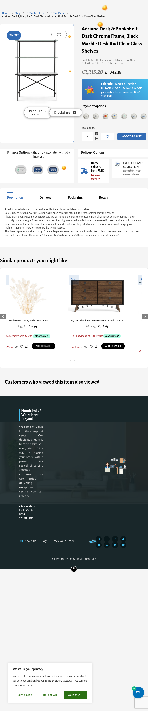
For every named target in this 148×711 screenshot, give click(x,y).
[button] (73, 360)
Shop (18, 13)
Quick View (74, 350)
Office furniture (36, 13)
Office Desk (57, 13)
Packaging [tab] (75, 197)
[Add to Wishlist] (107, 136)
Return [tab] (104, 197)
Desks (99, 60)
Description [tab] (15, 197)
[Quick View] (14, 347)
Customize (25, 695)
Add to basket (132, 136)
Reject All (50, 695)
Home (5, 13)
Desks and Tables (112, 60)
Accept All (75, 695)
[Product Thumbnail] (59, 34)
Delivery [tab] (45, 197)
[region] (50, 683)
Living (126, 60)
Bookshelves (88, 60)
